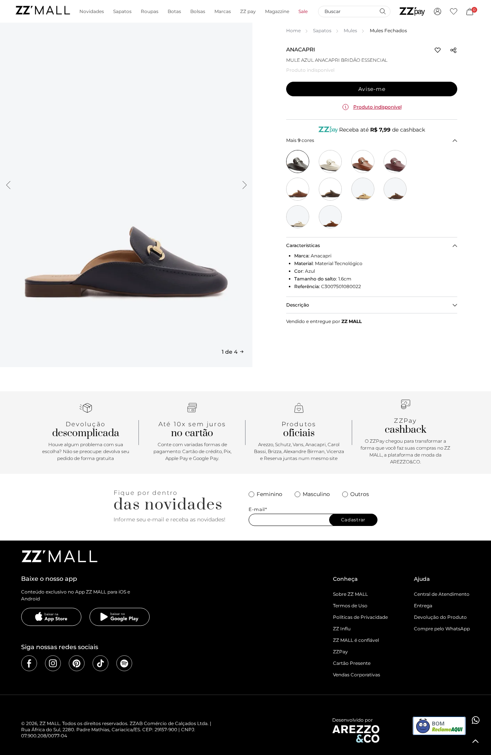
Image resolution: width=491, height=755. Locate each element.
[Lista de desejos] (453, 11)
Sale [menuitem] (303, 11)
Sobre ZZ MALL (350, 594)
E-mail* (258, 509)
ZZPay (340, 651)
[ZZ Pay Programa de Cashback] (412, 11)
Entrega (423, 605)
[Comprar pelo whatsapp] (475, 720)
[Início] (42, 11)
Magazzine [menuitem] (277, 11)
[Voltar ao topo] (475, 741)
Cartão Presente (352, 663)
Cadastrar (353, 520)
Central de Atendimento (442, 594)
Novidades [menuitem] (91, 11)
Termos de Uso (350, 605)
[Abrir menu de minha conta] (437, 11)
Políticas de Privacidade (360, 617)
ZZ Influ (342, 628)
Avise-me (372, 89)
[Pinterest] (77, 663)
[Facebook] (29, 663)
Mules (350, 30)
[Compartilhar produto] (453, 50)
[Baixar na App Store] (51, 617)
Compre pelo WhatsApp (442, 628)
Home (293, 30)
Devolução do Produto (440, 617)
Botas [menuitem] (174, 11)
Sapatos (322, 30)
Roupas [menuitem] (149, 11)
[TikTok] (100, 663)
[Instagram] (53, 663)
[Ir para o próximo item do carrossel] (244, 185)
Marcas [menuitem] (222, 11)
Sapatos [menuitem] (122, 11)
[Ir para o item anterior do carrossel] (8, 185)
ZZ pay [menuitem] (248, 11)
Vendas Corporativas (356, 675)
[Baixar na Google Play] (119, 617)
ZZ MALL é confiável (356, 640)
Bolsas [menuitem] (197, 11)
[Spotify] (124, 663)
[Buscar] (382, 11)
